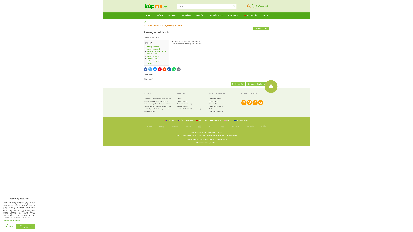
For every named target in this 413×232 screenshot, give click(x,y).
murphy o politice (153, 47)
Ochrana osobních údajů (216, 111)
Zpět (145, 22)
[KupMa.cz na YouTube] (260, 105)
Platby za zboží (213, 101)
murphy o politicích (153, 49)
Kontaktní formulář (182, 101)
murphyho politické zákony (156, 51)
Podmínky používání (221, 139)
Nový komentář (237, 84)
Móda (160, 15)
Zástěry (186, 15)
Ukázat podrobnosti (9, 225)
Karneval (233, 15)
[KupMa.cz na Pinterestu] (249, 105)
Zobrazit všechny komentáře (258, 84)
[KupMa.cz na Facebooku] (255, 105)
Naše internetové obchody (184, 104)
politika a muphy (152, 58)
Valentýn (252, 15)
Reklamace (212, 109)
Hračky (200, 15)
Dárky (148, 15)
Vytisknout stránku (261, 29)
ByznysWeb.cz (213, 143)
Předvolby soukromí (192, 139)
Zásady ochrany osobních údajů (215, 136)
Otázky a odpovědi (182, 106)
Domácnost (216, 15)
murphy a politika (153, 56)
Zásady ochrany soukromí (206, 139)
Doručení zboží (213, 104)
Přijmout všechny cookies (25, 226)
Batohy (172, 15)
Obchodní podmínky (215, 98)
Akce (265, 15)
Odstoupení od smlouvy (216, 106)
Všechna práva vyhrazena (214, 132)
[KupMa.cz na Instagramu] (244, 105)
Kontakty (179, 98)
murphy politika (152, 54)
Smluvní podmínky (231, 136)
